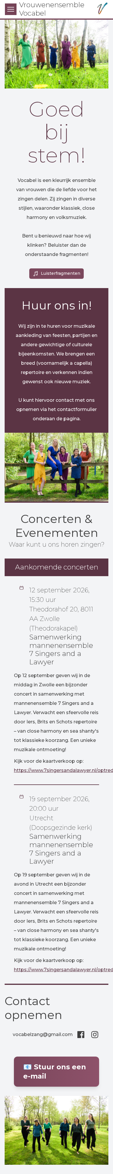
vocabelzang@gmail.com (43, 1034)
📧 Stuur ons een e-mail (54, 1071)
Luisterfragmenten (60, 273)
